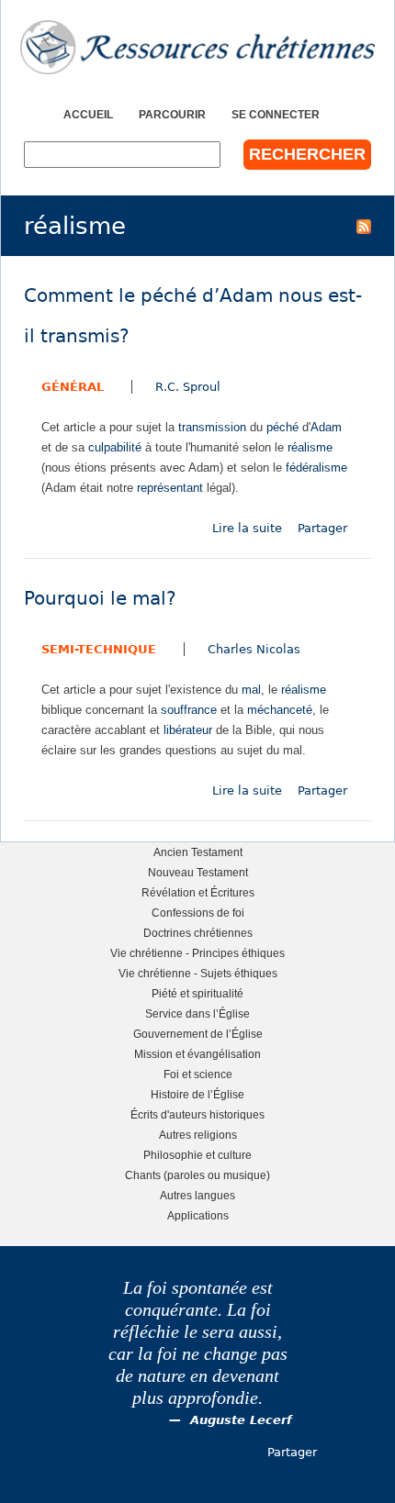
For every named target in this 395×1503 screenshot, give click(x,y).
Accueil (88, 114)
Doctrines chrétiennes (198, 933)
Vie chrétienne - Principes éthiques (197, 953)
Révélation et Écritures (197, 892)
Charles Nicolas (254, 649)
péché (282, 427)
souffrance (189, 710)
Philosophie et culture (197, 1155)
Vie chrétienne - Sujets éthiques (197, 973)
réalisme (310, 447)
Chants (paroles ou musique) (197, 1175)
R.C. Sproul (187, 387)
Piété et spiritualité (197, 993)
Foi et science (198, 1074)
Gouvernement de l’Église (198, 1034)
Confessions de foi (198, 912)
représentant (170, 488)
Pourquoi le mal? (100, 598)
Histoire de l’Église (197, 1094)
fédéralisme (316, 467)
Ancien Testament (198, 852)
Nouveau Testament (198, 872)
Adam (326, 427)
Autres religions (198, 1135)
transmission (212, 427)
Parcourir (172, 114)
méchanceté (279, 710)
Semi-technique (98, 649)
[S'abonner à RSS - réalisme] (363, 226)
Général (72, 387)
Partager (322, 528)
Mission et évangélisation (197, 1054)
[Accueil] (197, 47)
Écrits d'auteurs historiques (197, 1114)
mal (251, 689)
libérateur (188, 730)
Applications (198, 1215)
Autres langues (197, 1195)
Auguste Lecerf (241, 1420)
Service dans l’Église (197, 1013)
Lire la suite (247, 528)
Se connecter (275, 114)
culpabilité (114, 447)
